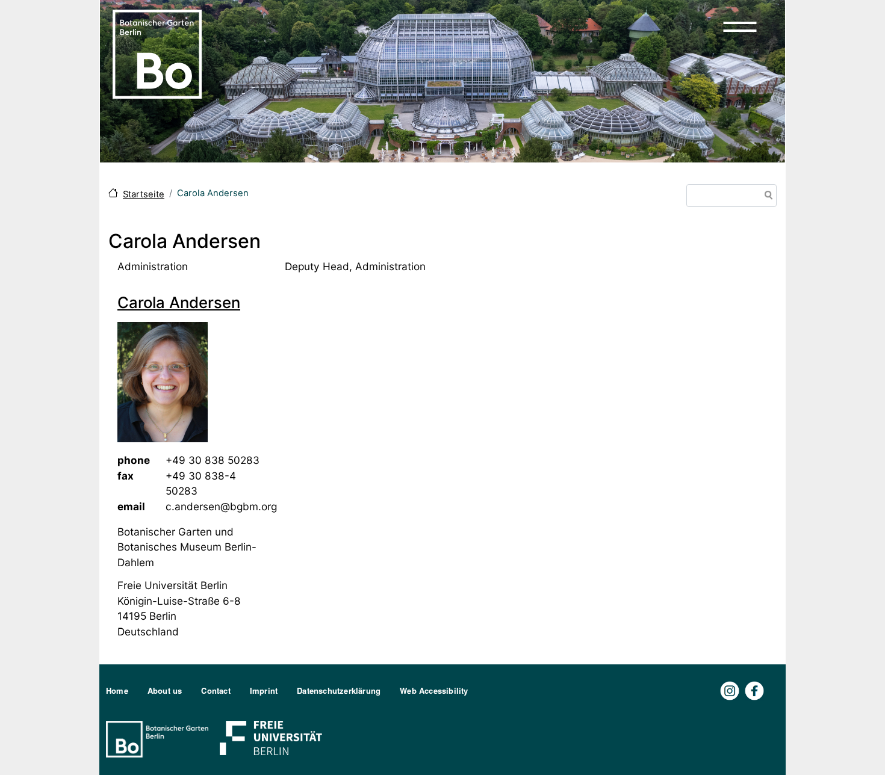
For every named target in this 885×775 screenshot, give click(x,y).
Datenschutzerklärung (338, 690)
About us (165, 690)
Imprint (264, 690)
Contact (215, 690)
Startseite (143, 194)
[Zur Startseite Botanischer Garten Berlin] (157, 53)
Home (117, 690)
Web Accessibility (434, 690)
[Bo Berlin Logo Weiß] (159, 738)
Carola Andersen (178, 302)
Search (766, 196)
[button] (740, 26)
